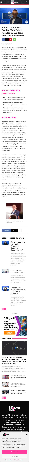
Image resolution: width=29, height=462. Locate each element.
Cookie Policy (8, 459)
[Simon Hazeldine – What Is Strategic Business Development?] (5, 243)
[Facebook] (3, 39)
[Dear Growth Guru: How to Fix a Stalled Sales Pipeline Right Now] (5, 377)
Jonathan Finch (8, 93)
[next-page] (5, 309)
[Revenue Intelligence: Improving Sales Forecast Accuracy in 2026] (5, 384)
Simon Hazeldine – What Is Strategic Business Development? (18, 246)
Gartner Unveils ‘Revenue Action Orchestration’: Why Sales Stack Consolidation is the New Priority (14, 360)
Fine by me (14, 452)
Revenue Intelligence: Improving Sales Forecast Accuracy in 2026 (18, 384)
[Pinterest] (10, 39)
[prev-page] (3, 309)
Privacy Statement (18, 459)
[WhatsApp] (14, 39)
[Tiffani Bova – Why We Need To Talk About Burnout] (5, 288)
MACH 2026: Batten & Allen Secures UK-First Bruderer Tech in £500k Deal (18, 392)
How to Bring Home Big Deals (17, 271)
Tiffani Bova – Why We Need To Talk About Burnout (18, 291)
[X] (7, 39)
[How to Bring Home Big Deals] (5, 271)
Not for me (14, 456)
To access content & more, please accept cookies (14, 15)
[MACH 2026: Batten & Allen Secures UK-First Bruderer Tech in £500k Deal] (5, 392)
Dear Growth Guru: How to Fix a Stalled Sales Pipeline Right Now (18, 377)
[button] (26, 434)
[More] (20, 230)
